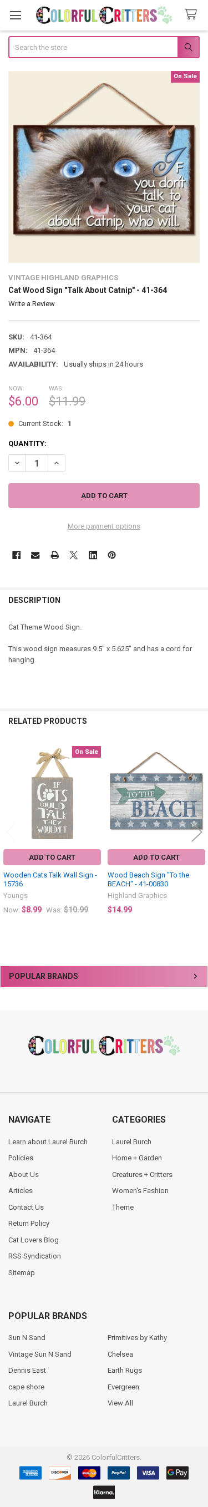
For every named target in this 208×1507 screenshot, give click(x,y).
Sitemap (21, 1272)
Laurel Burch (131, 1142)
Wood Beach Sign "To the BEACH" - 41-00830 (148, 879)
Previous (11, 832)
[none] (104, 167)
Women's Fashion (140, 1190)
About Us (23, 1174)
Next (197, 832)
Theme (123, 1207)
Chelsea (120, 1354)
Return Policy (28, 1223)
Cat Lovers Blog (33, 1240)
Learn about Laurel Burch (48, 1142)
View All (120, 1403)
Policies (20, 1158)
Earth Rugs (125, 1370)
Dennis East (27, 1370)
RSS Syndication (34, 1256)
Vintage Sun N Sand (40, 1354)
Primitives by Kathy (137, 1337)
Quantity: (27, 443)
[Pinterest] (112, 555)
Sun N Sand (26, 1337)
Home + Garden (137, 1158)
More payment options (104, 526)
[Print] (55, 555)
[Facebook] (16, 555)
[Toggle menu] (15, 15)
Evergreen (123, 1387)
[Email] (35, 555)
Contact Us (26, 1207)
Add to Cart (52, 857)
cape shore (26, 1387)
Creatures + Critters (142, 1174)
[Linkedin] (93, 555)
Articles (20, 1190)
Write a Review (31, 304)
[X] (73, 555)
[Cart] (193, 14)
